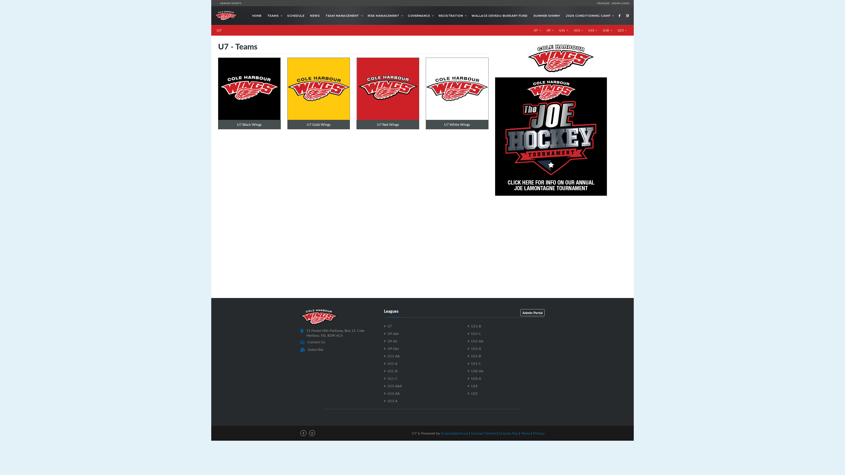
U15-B (476, 356)
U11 (562, 30)
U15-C (476, 363)
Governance (419, 15)
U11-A (392, 363)
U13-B (476, 326)
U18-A (476, 378)
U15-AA (477, 341)
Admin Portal (532, 312)
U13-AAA (395, 386)
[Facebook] (619, 15)
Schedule (295, 15)
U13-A (392, 401)
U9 (549, 30)
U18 (606, 30)
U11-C (392, 378)
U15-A (476, 348)
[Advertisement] (561, 232)
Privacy (539, 433)
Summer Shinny (546, 15)
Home (257, 15)
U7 (219, 30)
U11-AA (394, 356)
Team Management (342, 15)
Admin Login (620, 3)
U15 (591, 30)
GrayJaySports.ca (454, 433)
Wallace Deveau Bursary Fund (500, 15)
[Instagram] (628, 15)
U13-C (476, 333)
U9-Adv (393, 333)
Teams (273, 15)
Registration (451, 15)
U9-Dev (393, 348)
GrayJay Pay (508, 433)
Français (604, 3)
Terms (525, 433)
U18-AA (477, 371)
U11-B (392, 371)
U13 (577, 30)
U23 (621, 30)
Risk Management (383, 15)
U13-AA (394, 393)
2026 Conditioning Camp (588, 15)
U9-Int (392, 341)
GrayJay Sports (230, 3)
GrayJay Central (483, 433)
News (315, 15)
